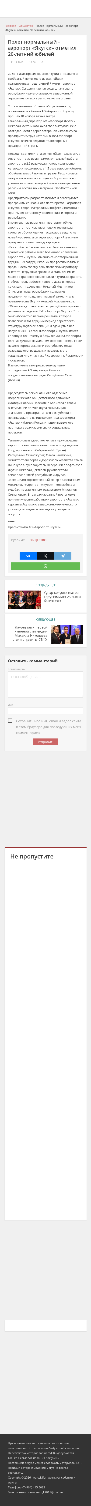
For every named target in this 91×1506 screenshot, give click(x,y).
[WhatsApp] (45, 566)
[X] (45, 556)
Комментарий (16, 669)
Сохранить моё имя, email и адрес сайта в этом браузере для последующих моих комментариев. (48, 721)
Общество (37, 540)
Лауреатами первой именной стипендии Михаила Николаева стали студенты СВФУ (30, 633)
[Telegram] (62, 556)
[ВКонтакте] (28, 556)
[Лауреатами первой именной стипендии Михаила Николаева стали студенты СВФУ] (67, 634)
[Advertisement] (45, 798)
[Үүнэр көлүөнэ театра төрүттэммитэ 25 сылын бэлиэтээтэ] (24, 600)
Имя (10, 705)
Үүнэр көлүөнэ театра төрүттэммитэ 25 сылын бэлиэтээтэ (63, 597)
